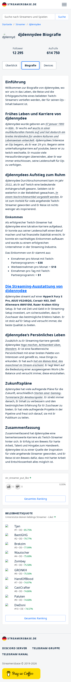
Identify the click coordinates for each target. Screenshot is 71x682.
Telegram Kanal (15, 654)
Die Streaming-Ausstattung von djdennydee (34, 288)
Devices (48, 65)
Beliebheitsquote (19, 513)
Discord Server (14, 648)
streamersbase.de (22, 4)
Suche (62, 16)
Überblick (11, 65)
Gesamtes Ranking (35, 498)
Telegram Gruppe (46, 648)
